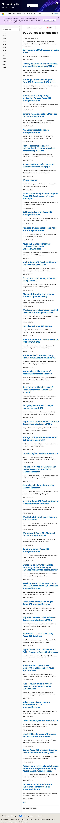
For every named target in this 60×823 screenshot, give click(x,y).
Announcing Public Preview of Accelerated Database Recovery (37, 372)
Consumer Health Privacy (47, 819)
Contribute (29, 819)
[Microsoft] (3, 14)
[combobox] (11, 29)
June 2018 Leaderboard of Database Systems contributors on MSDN (39, 735)
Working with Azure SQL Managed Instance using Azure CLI (39, 534)
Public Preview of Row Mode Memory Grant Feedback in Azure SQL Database (38, 668)
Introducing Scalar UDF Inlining (37, 326)
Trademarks (13, 822)
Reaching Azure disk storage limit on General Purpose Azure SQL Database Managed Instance (40, 585)
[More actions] (57, 28)
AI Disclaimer (4, 819)
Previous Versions (14, 819)
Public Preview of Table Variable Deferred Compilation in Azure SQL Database (37, 686)
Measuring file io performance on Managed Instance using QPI (38, 165)
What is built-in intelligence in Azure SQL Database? (40, 518)
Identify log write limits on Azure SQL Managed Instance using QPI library (40, 64)
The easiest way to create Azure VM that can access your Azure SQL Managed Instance (39, 469)
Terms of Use (4, 822)
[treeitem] (11, 33)
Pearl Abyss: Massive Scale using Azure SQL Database (38, 634)
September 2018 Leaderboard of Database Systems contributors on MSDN (38, 389)
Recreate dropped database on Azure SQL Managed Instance (40, 229)
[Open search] (52, 13)
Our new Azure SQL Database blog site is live (41, 51)
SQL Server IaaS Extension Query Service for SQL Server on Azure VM (39, 356)
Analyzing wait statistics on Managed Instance (36, 131)
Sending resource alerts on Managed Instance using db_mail (40, 115)
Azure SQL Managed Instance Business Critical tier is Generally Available (36, 246)
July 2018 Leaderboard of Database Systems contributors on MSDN (39, 618)
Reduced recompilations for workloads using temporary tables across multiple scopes (39, 148)
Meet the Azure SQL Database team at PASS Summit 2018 (41, 340)
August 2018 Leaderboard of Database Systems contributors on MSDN (41, 422)
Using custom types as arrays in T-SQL (40, 720)
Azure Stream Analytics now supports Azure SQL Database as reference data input (40, 196)
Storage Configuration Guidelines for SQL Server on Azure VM (40, 438)
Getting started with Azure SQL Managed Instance (37, 213)
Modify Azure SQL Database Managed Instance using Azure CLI (40, 263)
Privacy (36, 819)
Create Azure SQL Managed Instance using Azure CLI (40, 279)
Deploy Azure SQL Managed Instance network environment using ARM (40, 751)
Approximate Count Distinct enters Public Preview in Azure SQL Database (40, 650)
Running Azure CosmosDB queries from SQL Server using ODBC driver (39, 80)
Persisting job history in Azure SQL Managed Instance (39, 486)
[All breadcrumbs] (24, 28)
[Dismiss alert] (57, 3)
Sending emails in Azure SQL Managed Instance (36, 550)
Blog (22, 819)
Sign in (56, 13)
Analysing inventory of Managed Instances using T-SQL (38, 406)
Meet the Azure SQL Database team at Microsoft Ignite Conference (41, 502)
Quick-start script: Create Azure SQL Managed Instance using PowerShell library (37, 786)
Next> (24, 802)
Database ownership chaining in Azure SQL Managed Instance (38, 602)
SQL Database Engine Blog (34, 28)
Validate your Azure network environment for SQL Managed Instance (36, 704)
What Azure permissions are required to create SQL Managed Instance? (40, 311)
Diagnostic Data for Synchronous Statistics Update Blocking (38, 295)
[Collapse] (19, 26)
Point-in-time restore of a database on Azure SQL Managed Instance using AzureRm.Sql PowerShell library (41, 768)
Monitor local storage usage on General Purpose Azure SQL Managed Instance (37, 98)
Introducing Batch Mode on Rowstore (40, 453)
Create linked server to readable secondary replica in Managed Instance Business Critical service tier (40, 567)
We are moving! (30, 180)
